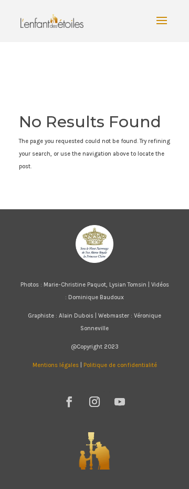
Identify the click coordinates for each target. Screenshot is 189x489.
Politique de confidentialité (120, 365)
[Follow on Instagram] (94, 401)
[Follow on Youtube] (119, 401)
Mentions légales (56, 365)
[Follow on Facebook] (69, 401)
